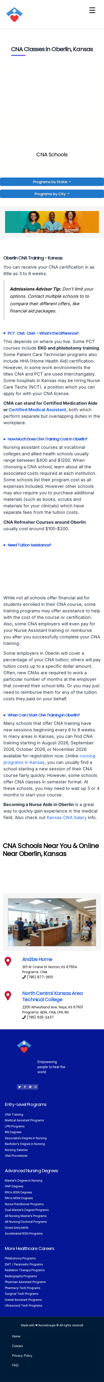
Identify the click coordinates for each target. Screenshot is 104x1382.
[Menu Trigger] (92, 10)
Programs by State (50, 181)
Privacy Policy (22, 1355)
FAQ (15, 1365)
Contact (17, 1346)
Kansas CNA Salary (67, 817)
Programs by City (50, 193)
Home (16, 1336)
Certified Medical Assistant (37, 409)
